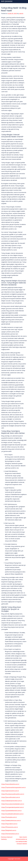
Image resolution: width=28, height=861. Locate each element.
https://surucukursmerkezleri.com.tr (12, 804)
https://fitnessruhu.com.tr (9, 827)
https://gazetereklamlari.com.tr (11, 810)
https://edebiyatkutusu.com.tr (11, 820)
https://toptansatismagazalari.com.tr (13, 787)
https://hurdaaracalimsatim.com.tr (12, 794)
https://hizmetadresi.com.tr (10, 834)
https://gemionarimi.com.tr (10, 791)
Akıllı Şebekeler (7, 1)
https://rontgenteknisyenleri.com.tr (12, 807)
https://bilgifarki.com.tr (8, 830)
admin (21, 13)
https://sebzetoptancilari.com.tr (11, 801)
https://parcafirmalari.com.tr (10, 797)
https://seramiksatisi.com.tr (10, 784)
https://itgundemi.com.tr (9, 824)
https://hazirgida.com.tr (9, 817)
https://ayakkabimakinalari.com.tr (12, 814)
